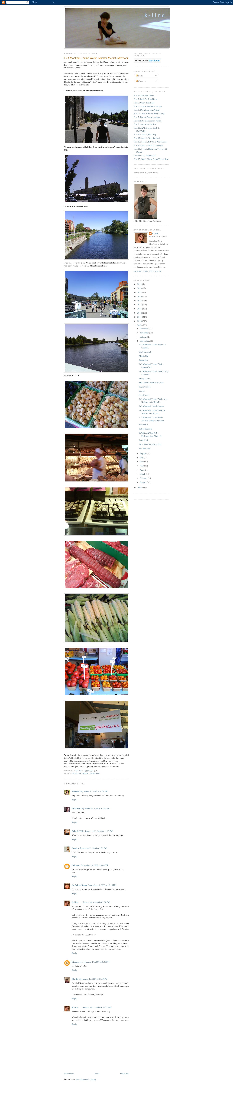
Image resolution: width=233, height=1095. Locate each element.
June (142, 461)
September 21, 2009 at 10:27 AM (97, 1007)
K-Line (155, 15)
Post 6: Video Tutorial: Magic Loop (149, 113)
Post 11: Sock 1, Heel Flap (145, 134)
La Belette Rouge (79, 884)
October (143, 336)
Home (97, 1073)
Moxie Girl (144, 355)
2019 (139, 284)
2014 (139, 304)
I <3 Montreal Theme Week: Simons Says (151, 366)
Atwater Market (81, 773)
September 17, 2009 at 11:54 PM (93, 978)
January (143, 482)
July (142, 457)
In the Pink (143, 440)
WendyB (75, 791)
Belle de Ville (78, 830)
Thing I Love (144, 378)
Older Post (124, 1073)
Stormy (142, 390)
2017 (139, 292)
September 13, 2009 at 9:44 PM (94, 865)
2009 (139, 325)
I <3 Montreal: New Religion (151, 406)
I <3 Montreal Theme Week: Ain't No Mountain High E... (153, 401)
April (142, 469)
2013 (139, 308)
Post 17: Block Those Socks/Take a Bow (151, 159)
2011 (139, 316)
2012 (139, 312)
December (144, 328)
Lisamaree (76, 961)
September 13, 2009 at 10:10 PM (102, 885)
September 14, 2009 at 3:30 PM (96, 902)
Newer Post (69, 1073)
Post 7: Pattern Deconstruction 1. (148, 117)
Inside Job (143, 360)
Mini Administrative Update (151, 382)
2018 (139, 288)
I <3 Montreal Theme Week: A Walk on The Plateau (152, 412)
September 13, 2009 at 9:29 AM (94, 791)
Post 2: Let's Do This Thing (145, 99)
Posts (140, 75)
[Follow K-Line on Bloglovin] (147, 62)
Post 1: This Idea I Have (144, 95)
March (143, 473)
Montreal (96, 773)
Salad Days (144, 424)
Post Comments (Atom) (86, 1079)
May (142, 465)
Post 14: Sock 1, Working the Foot (148, 145)
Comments (142, 81)
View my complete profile (148, 271)
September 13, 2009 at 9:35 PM (93, 848)
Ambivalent (144, 394)
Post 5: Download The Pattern (146, 109)
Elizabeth (76, 808)
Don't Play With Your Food (150, 444)
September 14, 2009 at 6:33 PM (95, 961)
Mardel (75, 978)
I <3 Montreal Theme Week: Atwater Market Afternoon (151, 419)
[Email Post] (95, 770)
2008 (139, 487)
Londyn (75, 848)
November (144, 332)
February (144, 478)
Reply (74, 799)
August (143, 453)
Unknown (76, 865)
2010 (139, 321)
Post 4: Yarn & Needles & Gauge (148, 106)
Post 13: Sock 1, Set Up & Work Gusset (150, 141)
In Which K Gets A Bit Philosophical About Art (150, 434)
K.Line (75, 902)
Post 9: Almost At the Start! (145, 124)
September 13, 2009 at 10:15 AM (95, 808)
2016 (139, 296)
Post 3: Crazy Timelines (144, 102)
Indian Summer (145, 428)
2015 (139, 300)
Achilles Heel (145, 448)
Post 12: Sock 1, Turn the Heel (147, 138)
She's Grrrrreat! (145, 351)
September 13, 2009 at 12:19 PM (99, 831)
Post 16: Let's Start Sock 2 (145, 155)
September (144, 340)
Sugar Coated (145, 386)
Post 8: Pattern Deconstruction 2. (148, 120)
